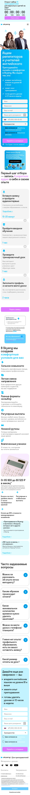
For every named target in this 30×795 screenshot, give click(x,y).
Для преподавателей (20, 757)
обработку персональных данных (15, 129)
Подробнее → (8, 211)
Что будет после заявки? (15, 144)
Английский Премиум (20, 775)
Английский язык (20, 773)
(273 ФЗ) (15, 331)
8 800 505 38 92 (4, 776)
